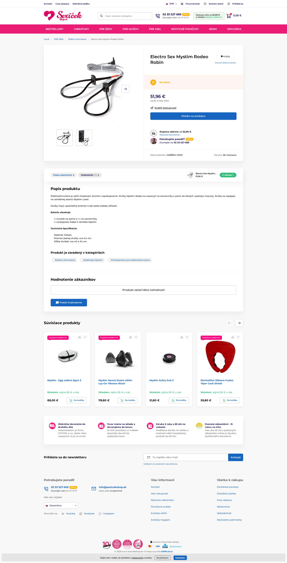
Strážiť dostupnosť (165, 107)
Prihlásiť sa (237, 3)
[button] (125, 89)
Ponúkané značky (161, 506)
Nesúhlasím (162, 558)
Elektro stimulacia (77, 39)
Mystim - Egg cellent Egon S (64, 380)
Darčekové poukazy (228, 487)
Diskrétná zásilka (81, 3)
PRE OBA (58, 39)
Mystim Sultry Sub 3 (161, 380)
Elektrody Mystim (93, 260)
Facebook (89, 513)
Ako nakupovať (159, 493)
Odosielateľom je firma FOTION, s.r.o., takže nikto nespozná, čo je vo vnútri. (72, 433)
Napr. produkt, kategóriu (118, 16)
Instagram (108, 513)
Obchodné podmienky (229, 519)
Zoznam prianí (216, 3)
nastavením (138, 558)
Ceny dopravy (62, 3)
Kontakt (48, 3)
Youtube (70, 513)
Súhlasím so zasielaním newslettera (160, 464)
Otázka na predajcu (193, 116)
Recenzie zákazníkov (162, 500)
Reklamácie (223, 506)
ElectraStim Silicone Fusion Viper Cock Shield (217, 382)
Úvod (46, 39)
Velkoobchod (224, 513)
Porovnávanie (193, 3)
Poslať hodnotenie (70, 302)
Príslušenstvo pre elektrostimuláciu (130, 260)
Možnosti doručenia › (170, 134)
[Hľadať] (101, 16)
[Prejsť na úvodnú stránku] (63, 16)
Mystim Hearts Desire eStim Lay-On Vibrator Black (115, 382)
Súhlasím (180, 558)
